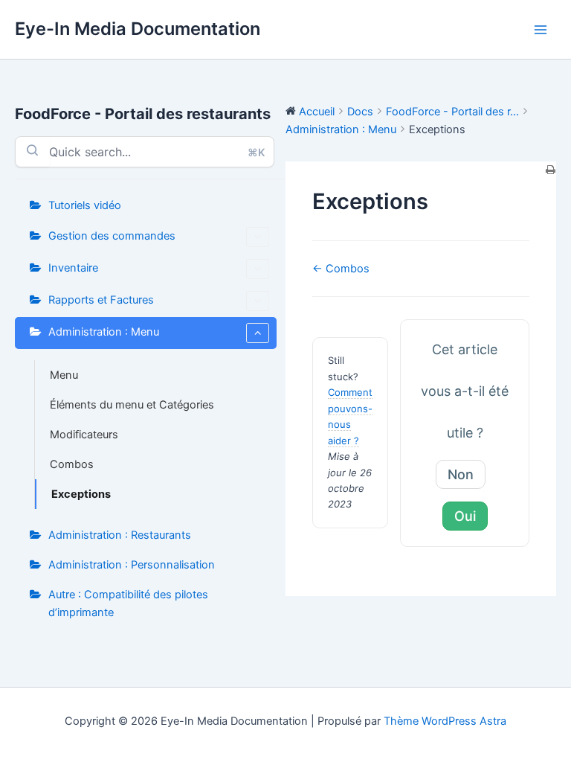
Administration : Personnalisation (131, 565)
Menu (64, 375)
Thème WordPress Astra (445, 721)
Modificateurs (84, 434)
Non (461, 474)
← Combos (341, 268)
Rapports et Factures (101, 300)
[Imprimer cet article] (551, 170)
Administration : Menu (103, 332)
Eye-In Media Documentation (137, 28)
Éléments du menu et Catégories (132, 405)
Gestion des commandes (111, 236)
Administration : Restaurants (119, 535)
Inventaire (73, 268)
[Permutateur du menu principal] (540, 29)
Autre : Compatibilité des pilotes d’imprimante (128, 603)
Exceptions (81, 494)
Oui (465, 516)
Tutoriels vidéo (84, 205)
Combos (72, 464)
